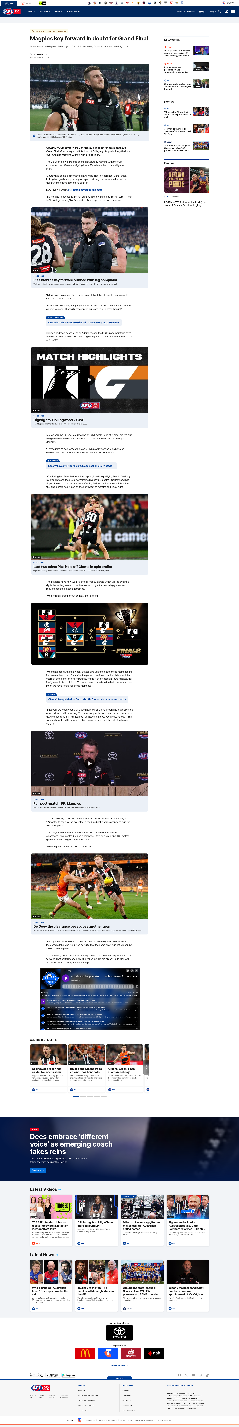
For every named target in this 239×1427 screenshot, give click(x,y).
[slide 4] (96, 1096)
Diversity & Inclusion (85, 1405)
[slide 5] (103, 1096)
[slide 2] (82, 1096)
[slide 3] (89, 1096)
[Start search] (220, 11)
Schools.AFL (127, 1405)
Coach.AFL (126, 1395)
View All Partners (118, 1365)
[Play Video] (89, 240)
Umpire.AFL (126, 1400)
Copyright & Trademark (145, 1420)
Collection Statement (64, 1396)
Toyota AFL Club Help (86, 1400)
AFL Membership (128, 1410)
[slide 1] (75, 1096)
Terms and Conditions (107, 1420)
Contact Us (82, 1410)
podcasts (175, 197)
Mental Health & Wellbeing (88, 1395)
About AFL (82, 1390)
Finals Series (73, 11)
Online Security (164, 1420)
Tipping (201, 11)
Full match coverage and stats (85, 189)
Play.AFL (125, 1390)
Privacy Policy (52, 1396)
